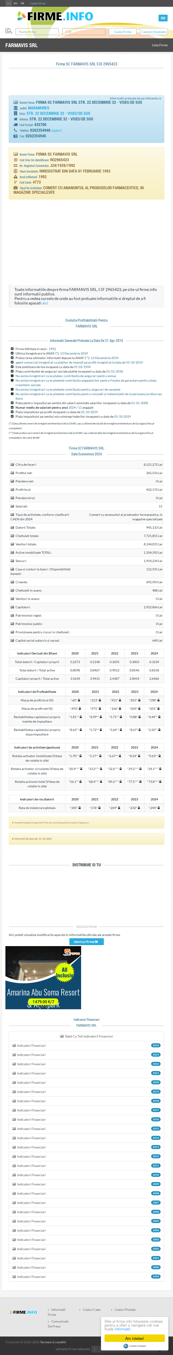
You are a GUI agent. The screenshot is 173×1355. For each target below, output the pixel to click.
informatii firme (57, 1312)
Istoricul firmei (84, 941)
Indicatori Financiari (87, 1045)
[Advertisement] (91, 84)
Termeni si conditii (53, 1342)
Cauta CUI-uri (38, 3)
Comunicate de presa (58, 1323)
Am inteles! (134, 1338)
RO (9, 3)
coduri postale (125, 1309)
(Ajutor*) (56, 131)
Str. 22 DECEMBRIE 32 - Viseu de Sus (58, 113)
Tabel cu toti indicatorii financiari (88, 1036)
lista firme (160, 45)
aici (45, 303)
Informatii (122, 1329)
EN (15, 3)
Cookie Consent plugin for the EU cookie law (134, 1345)
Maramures (38, 108)
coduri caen (92, 1309)
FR (22, 3)
